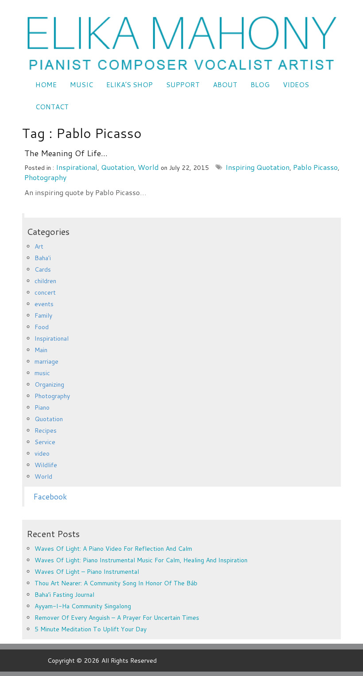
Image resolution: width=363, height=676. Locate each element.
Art (39, 246)
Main (41, 350)
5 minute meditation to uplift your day (91, 629)
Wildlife (46, 465)
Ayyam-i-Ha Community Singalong (83, 606)
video (42, 453)
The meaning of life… (66, 153)
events (44, 304)
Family (43, 315)
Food (42, 327)
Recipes (46, 430)
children (45, 281)
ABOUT (225, 84)
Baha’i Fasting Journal (64, 594)
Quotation (117, 167)
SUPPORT (183, 84)
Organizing (49, 384)
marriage (46, 361)
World (148, 167)
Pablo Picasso (315, 167)
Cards (43, 269)
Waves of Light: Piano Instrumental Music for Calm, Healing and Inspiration (141, 560)
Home (46, 84)
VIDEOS (296, 84)
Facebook (50, 496)
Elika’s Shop (129, 84)
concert (45, 292)
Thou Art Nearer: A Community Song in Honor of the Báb (116, 583)
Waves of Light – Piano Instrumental (87, 571)
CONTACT (52, 106)
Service (45, 442)
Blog (260, 84)
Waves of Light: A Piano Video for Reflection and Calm (113, 548)
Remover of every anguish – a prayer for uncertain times (117, 617)
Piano (42, 407)
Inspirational (76, 167)
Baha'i (43, 258)
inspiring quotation (257, 167)
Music (81, 84)
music (42, 373)
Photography (45, 177)
